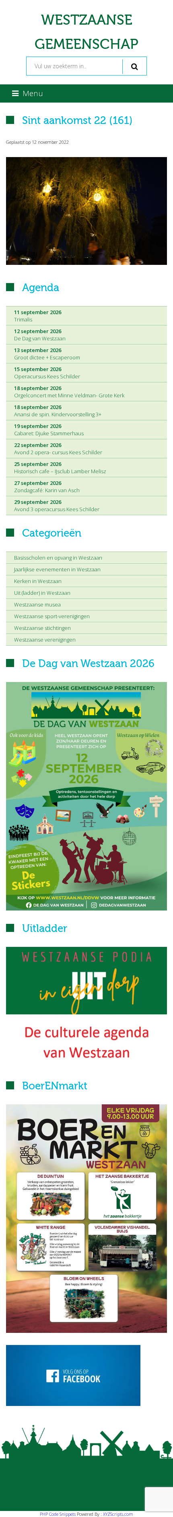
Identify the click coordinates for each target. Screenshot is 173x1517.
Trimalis (37, 315)
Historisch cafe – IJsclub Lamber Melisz (60, 467)
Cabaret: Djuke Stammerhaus (49, 429)
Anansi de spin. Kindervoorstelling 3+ (57, 410)
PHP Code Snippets (58, 1514)
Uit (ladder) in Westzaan (42, 592)
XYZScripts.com (118, 1514)
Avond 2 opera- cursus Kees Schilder (58, 448)
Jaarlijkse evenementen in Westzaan (57, 569)
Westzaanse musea (37, 604)
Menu (33, 93)
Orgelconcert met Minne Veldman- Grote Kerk (69, 391)
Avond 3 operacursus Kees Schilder (56, 505)
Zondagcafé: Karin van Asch (47, 486)
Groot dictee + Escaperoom (47, 353)
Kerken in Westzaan (38, 581)
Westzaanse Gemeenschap (86, 32)
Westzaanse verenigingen (45, 639)
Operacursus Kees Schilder (47, 372)
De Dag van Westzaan (40, 334)
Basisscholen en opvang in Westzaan (58, 557)
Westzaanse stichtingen (42, 628)
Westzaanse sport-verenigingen (52, 616)
